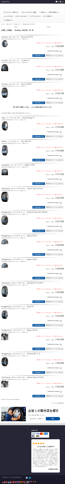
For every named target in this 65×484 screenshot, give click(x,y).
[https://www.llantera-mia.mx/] (24, 482)
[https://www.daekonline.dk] (13, 481)
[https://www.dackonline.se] (8, 481)
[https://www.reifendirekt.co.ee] (19, 482)
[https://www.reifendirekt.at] (22, 481)
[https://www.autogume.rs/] (26, 482)
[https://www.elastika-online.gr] (8, 482)
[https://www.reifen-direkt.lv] (22, 482)
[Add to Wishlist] (61, 52)
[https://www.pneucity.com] (33, 481)
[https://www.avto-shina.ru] (12, 482)
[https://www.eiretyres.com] (35, 481)
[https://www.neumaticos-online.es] (20, 481)
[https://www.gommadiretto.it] (10, 481)
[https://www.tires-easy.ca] (13, 482)
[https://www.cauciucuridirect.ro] (6, 482)
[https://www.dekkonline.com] (12, 481)
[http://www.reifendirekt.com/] (29, 482)
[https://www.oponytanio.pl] (4, 482)
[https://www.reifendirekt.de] (3, 481)
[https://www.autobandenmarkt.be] (26, 481)
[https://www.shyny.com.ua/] (28, 482)
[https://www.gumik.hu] (3, 482)
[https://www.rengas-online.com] (28, 481)
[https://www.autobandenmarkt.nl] (15, 481)
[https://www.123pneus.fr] (4, 481)
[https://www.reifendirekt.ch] (6, 481)
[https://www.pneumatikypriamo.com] (31, 481)
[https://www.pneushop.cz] (29, 481)
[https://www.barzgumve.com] (15, 482)
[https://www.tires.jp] (10, 482)
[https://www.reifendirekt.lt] (20, 482)
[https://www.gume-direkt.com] (24, 481)
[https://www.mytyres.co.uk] (17, 481)
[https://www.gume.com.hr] (17, 482)
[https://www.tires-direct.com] (19, 481)
